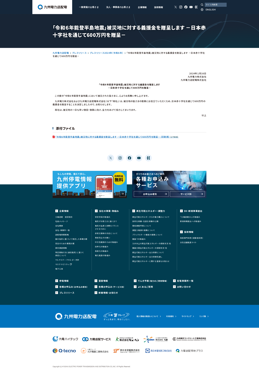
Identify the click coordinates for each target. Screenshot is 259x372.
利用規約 (170, 316)
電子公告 (59, 268)
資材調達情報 (61, 248)
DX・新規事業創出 (193, 211)
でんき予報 (152, 280)
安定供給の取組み (102, 217)
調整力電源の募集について (143, 230)
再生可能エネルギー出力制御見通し (147, 256)
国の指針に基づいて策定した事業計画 (71, 239)
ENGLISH (211, 9)
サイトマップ (186, 316)
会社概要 (59, 225)
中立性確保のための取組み (106, 242)
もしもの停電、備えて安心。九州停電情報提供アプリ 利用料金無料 (90, 184)
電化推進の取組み (102, 255)
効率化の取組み (101, 246)
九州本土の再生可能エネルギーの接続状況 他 (151, 243)
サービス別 (186, 194)
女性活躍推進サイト (188, 242)
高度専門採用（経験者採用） (192, 238)
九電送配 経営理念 (64, 217)
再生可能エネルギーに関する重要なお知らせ (151, 261)
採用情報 (158, 7)
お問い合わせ (184, 286)
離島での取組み (139, 239)
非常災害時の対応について (106, 233)
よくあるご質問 (145, 286)
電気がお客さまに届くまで (106, 221)
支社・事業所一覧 (62, 230)
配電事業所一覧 (185, 280)
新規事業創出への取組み (190, 221)
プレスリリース (79, 52)
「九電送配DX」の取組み (190, 217)
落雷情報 (103, 280)
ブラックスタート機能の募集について (147, 234)
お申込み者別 (150, 194)
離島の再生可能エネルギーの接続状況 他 (149, 248)
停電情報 (64, 280)
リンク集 (202, 316)
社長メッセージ (61, 221)
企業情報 (142, 7)
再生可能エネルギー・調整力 (150, 211)
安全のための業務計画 (64, 243)
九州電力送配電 (61, 52)
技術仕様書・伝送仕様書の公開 (145, 221)
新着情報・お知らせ (108, 292)
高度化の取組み (101, 251)
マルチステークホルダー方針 (67, 260)
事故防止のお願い (102, 237)
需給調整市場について (141, 225)
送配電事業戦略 (62, 234)
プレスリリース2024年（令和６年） (106, 52)
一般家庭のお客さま (89, 7)
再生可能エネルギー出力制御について (148, 252)
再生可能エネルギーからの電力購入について (151, 217)
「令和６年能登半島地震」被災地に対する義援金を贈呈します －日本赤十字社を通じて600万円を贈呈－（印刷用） (117, 136)
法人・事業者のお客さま (118, 7)
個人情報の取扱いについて (147, 316)
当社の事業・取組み (109, 211)
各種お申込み (73, 286)
